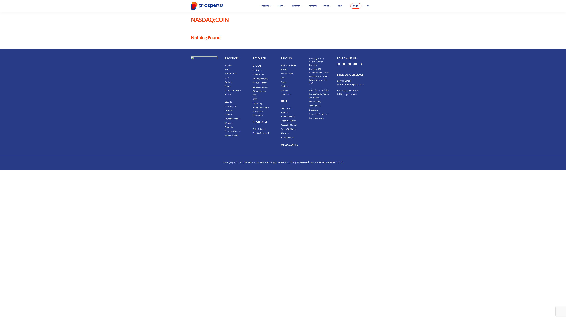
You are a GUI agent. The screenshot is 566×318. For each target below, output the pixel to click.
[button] (368, 6)
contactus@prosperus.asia (350, 84)
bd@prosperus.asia (347, 94)
